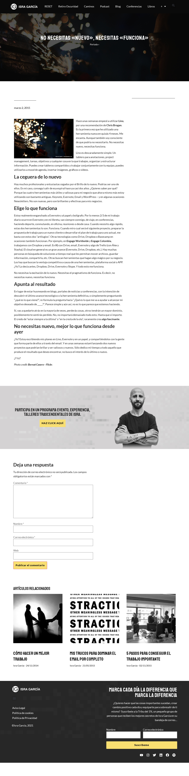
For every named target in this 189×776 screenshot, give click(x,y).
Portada (94, 44)
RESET (48, 6)
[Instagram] (148, 755)
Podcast (104, 6)
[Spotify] (174, 755)
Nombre (18, 524)
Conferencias (134, 6)
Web (16, 550)
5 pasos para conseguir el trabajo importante (149, 656)
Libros (151, 6)
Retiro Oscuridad (68, 6)
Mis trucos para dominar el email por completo (93, 656)
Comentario (20, 483)
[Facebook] (167, 755)
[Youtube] (141, 755)
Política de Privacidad (24, 718)
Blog (118, 6)
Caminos (89, 6)
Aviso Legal (18, 708)
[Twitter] (154, 755)
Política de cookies (23, 713)
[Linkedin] (161, 755)
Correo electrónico (24, 537)
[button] (173, 5)
